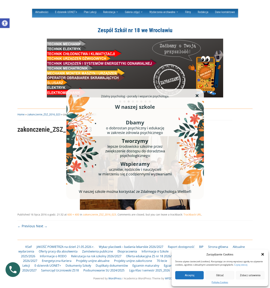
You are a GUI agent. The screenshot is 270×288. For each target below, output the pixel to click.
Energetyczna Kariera (56, 261)
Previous (51, 67)
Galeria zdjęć (132, 12)
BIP (201, 247)
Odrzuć (220, 275)
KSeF (28, 247)
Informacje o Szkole (155, 251)
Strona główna (218, 247)
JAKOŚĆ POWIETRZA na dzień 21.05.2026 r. (65, 247)
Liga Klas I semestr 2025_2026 (149, 270)
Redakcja (203, 12)
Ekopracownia (127, 251)
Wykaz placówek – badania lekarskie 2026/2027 (131, 247)
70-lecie (162, 261)
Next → (41, 226)
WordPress (115, 278)
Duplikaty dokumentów (112, 266)
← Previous (26, 226)
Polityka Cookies (220, 282)
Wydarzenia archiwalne (162, 12)
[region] (135, 68)
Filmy (188, 12)
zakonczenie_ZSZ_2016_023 (43, 114)
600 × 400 (73, 214)
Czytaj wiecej (240, 264)
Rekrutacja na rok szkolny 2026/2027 (96, 256)
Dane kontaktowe (225, 12)
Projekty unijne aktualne (92, 261)
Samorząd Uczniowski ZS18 (60, 270)
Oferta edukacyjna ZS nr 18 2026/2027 (152, 256)
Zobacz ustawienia (250, 275)
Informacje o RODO (53, 256)
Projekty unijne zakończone (133, 261)
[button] (5, 23)
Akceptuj (189, 275)
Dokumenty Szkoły (78, 266)
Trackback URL (192, 214)
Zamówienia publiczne (97, 251)
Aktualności (41, 12)
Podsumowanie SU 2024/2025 (104, 270)
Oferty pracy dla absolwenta (58, 251)
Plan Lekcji (90, 12)
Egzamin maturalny (145, 266)
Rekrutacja (109, 12)
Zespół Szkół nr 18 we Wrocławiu (135, 30)
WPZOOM (171, 278)
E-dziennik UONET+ (66, 12)
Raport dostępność (181, 247)
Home (21, 114)
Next (218, 67)
